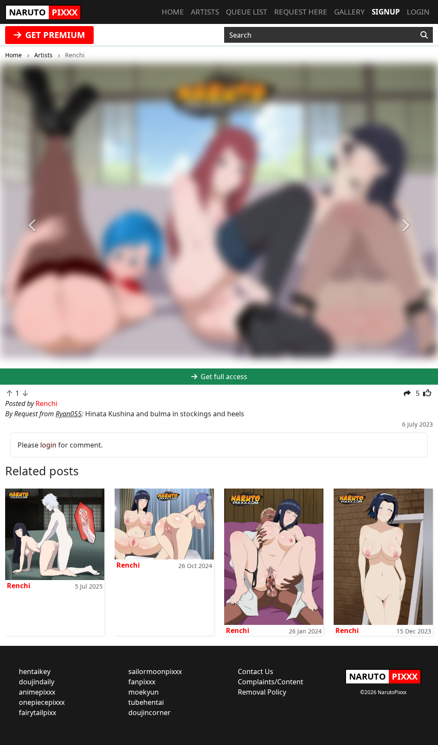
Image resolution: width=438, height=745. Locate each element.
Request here (300, 12)
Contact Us (255, 671)
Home (173, 12)
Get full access (223, 376)
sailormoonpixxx (155, 671)
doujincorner (149, 712)
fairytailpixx (37, 712)
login (48, 445)
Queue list (246, 12)
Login (418, 12)
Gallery (349, 12)
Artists (205, 12)
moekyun (143, 692)
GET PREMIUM (54, 35)
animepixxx (37, 692)
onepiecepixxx (42, 702)
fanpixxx (141, 681)
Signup (386, 12)
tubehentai (146, 702)
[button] (33, 225)
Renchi (18, 585)
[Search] (424, 35)
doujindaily (36, 681)
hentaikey (34, 671)
